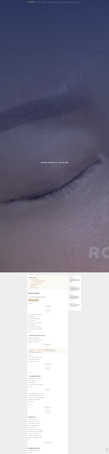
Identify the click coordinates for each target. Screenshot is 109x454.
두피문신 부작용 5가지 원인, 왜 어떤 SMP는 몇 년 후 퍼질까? (75, 305)
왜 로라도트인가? (33, 286)
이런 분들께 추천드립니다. (34, 287)
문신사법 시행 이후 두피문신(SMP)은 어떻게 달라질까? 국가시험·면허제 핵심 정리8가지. (75, 297)
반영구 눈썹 (54, 164)
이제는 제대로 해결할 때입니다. (38, 282)
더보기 (71, 283)
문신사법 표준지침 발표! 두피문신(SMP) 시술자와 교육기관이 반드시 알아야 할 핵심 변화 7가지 (75, 289)
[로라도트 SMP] (31, 2)
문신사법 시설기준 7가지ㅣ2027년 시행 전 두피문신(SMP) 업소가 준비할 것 (75, 280)
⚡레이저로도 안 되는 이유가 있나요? (36, 283)
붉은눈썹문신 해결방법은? (34, 279)
